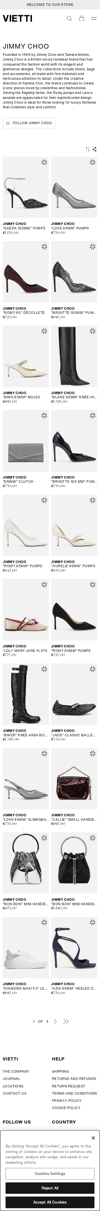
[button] (69, 18)
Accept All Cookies (50, 1202)
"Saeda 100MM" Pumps (24, 228)
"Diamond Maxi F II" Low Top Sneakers (26, 988)
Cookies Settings (50, 1173)
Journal (11, 1078)
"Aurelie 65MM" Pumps (73, 566)
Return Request (69, 1086)
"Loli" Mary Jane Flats (25, 651)
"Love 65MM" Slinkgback (26, 819)
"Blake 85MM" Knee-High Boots (74, 397)
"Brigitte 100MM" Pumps (74, 313)
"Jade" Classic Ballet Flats (74, 735)
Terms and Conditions (74, 1093)
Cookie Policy (66, 1107)
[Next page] (55, 1021)
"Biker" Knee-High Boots (26, 735)
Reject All (50, 1188)
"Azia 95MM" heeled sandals (74, 988)
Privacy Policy (67, 1100)
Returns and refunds (74, 1078)
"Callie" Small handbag (74, 819)
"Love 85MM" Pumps (70, 228)
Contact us (14, 1093)
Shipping (60, 1071)
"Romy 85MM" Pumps (22, 566)
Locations (13, 1086)
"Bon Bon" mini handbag (26, 904)
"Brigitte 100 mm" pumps (74, 481)
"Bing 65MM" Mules (21, 397)
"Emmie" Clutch (18, 481)
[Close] (93, 1138)
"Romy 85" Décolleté (24, 313)
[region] (50, 1170)
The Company (16, 1071)
